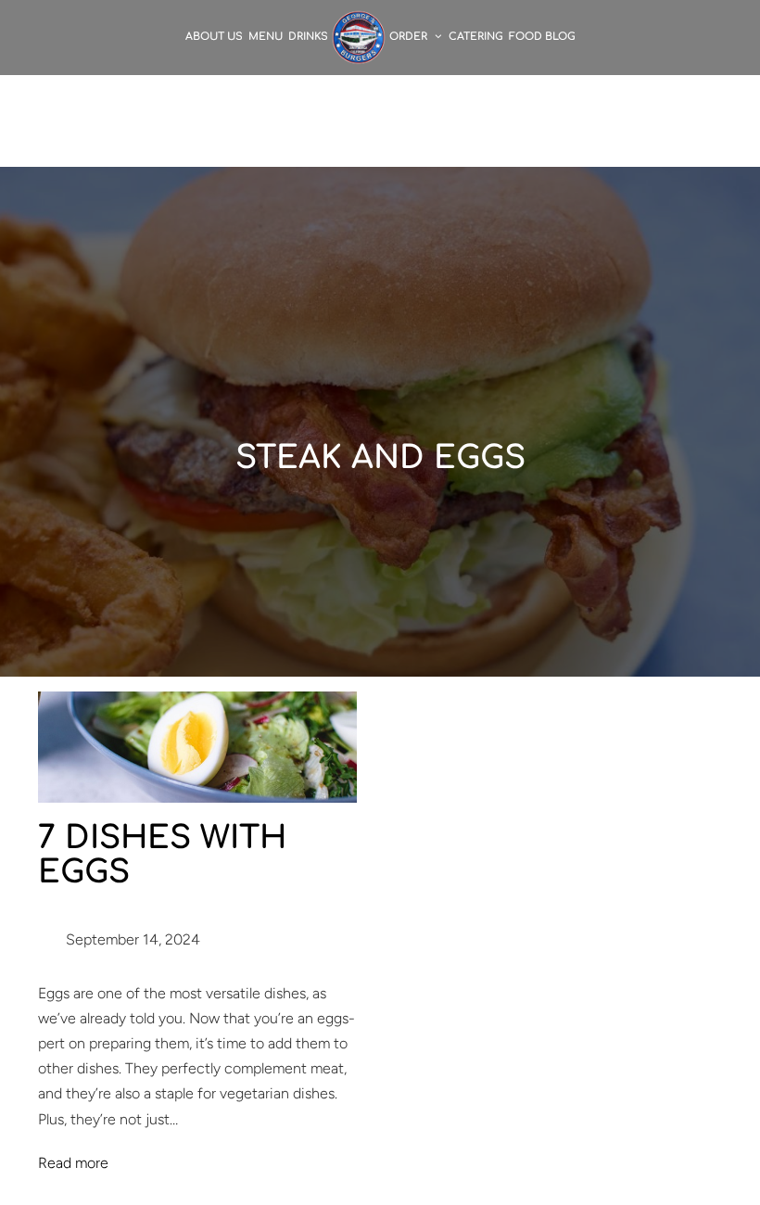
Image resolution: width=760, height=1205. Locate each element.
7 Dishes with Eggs (162, 855)
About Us (214, 37)
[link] (358, 37)
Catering (476, 37)
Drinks (308, 37)
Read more (73, 1163)
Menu (265, 37)
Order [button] (409, 37)
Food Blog (542, 37)
